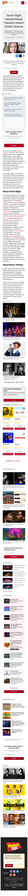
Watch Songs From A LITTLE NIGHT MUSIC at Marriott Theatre (19, 580)
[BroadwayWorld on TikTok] (21, 871)
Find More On (13, 461)
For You (9, 301)
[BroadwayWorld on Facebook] (10, 871)
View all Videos (7, 591)
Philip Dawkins (21, 215)
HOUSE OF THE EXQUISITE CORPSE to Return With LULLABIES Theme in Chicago (13, 104)
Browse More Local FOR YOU (14, 382)
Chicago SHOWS (7, 595)
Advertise (6, 878)
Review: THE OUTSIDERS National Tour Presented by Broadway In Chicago (13, 115)
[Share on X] (20, 55)
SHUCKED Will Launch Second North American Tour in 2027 (13, 811)
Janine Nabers (12, 220)
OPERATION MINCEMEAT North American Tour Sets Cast (12, 796)
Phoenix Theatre (19, 231)
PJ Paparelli (19, 240)
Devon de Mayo (9, 217)
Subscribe (14, 557)
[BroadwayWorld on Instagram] (14, 871)
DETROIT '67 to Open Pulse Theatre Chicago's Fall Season (13, 826)
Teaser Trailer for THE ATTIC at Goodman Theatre (19, 567)
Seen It (8, 426)
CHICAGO (11, 2)
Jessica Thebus (7, 213)
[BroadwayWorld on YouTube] (14, 874)
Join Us (22, 878)
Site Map (20, 879)
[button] (22, 2)
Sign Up (14, 72)
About (12, 878)
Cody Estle (16, 202)
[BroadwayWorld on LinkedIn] (17, 871)
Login (19, 2)
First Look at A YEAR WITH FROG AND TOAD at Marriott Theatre (19, 574)
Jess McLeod (13, 236)
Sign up (14, 758)
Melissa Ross (6, 202)
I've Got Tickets (8, 428)
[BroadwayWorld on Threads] (10, 874)
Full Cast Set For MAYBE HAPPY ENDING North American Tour (13, 98)
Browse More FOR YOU (13, 739)
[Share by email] (23, 55)
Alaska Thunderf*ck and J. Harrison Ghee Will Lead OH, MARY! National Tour (13, 781)
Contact (17, 878)
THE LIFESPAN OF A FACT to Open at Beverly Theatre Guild (12, 110)
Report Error (14, 881)
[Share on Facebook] (17, 55)
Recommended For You (9, 699)
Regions (15, 879)
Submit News (8, 879)
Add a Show (14, 691)
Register (14, 2)
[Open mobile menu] (26, 2)
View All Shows (14, 688)
